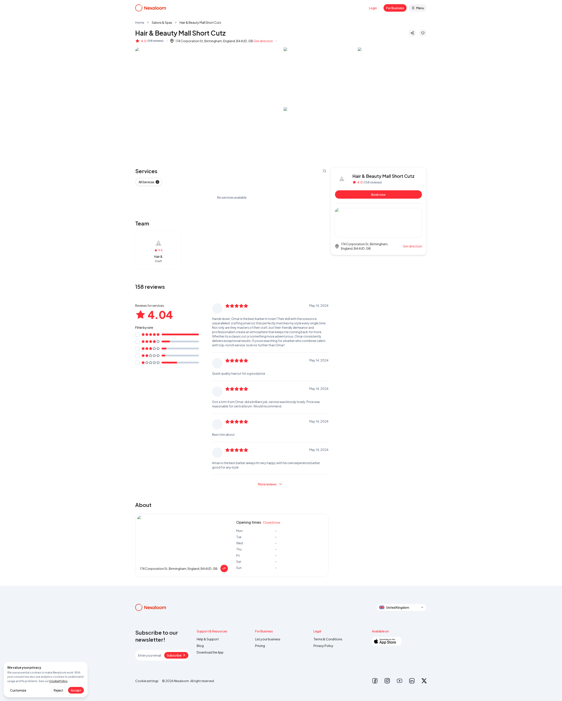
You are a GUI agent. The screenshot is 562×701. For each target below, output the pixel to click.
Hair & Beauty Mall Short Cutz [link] (200, 22)
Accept (76, 690)
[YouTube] (399, 680)
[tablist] (148, 182)
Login (373, 8)
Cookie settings (147, 681)
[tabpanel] (231, 197)
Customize (18, 690)
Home (139, 22)
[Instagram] (387, 680)
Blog (200, 646)
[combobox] (401, 607)
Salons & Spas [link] (162, 22)
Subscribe (174, 655)
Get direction (263, 41)
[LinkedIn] (411, 680)
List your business (267, 639)
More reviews (267, 484)
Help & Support (208, 639)
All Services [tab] (148, 182)
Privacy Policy (323, 646)
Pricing (260, 646)
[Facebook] (375, 680)
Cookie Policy (58, 681)
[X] (424, 680)
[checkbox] (137, 334)
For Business (395, 8)
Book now (378, 194)
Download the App (210, 652)
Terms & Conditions (327, 639)
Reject (58, 690)
